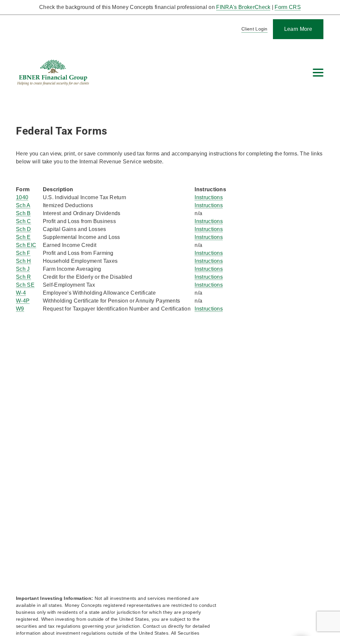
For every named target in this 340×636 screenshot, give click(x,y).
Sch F (23, 253)
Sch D (23, 229)
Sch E (23, 237)
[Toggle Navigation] (318, 73)
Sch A (23, 205)
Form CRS (288, 7)
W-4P (23, 301)
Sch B (23, 213)
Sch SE (25, 285)
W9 (20, 309)
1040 (22, 197)
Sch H (23, 261)
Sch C (23, 221)
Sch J (23, 269)
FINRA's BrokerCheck (243, 7)
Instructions (209, 197)
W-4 (21, 293)
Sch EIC (26, 245)
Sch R (23, 277)
